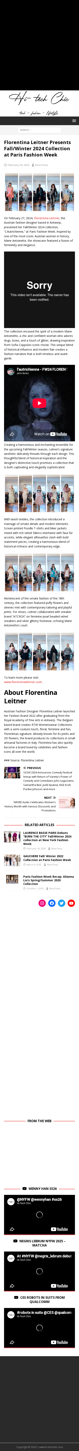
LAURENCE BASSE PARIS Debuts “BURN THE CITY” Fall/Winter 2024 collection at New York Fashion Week (47, 838)
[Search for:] (39, 130)
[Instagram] (42, 903)
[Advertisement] (39, 47)
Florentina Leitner (46, 218)
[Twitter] (61, 903)
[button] (73, 121)
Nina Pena (41, 165)
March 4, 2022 (34, 864)
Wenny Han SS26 (43, 1188)
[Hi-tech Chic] (39, 114)
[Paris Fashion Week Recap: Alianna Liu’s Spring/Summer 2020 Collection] (12, 879)
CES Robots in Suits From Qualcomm (42, 1299)
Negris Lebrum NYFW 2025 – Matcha (42, 1243)
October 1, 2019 (35, 888)
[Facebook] (52, 903)
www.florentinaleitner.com (23, 682)
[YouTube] (71, 903)
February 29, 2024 (18, 165)
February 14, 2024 (36, 848)
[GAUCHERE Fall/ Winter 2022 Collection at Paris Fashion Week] (12, 860)
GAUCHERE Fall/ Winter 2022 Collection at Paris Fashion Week (47, 858)
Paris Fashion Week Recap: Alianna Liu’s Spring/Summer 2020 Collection (48, 880)
